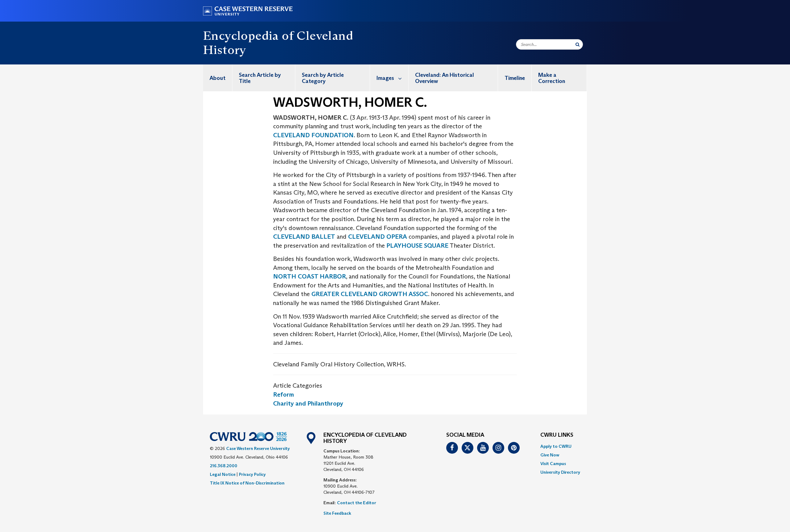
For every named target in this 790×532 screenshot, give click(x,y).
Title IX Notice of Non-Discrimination (247, 483)
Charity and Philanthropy (308, 403)
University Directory (560, 472)
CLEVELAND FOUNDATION (313, 135)
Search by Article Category (323, 78)
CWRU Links (556, 435)
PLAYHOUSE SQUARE (417, 245)
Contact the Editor (356, 502)
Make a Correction (551, 78)
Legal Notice (222, 474)
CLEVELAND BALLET (304, 236)
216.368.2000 (223, 465)
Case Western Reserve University (258, 448)
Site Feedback (337, 513)
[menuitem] (217, 77)
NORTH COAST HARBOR (309, 276)
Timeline (515, 78)
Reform (283, 394)
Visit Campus (553, 463)
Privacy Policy (252, 474)
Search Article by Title (260, 78)
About (218, 78)
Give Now (549, 455)
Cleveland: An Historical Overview (444, 78)
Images (385, 78)
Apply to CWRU (556, 446)
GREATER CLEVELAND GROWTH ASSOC (369, 294)
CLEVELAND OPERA (377, 236)
